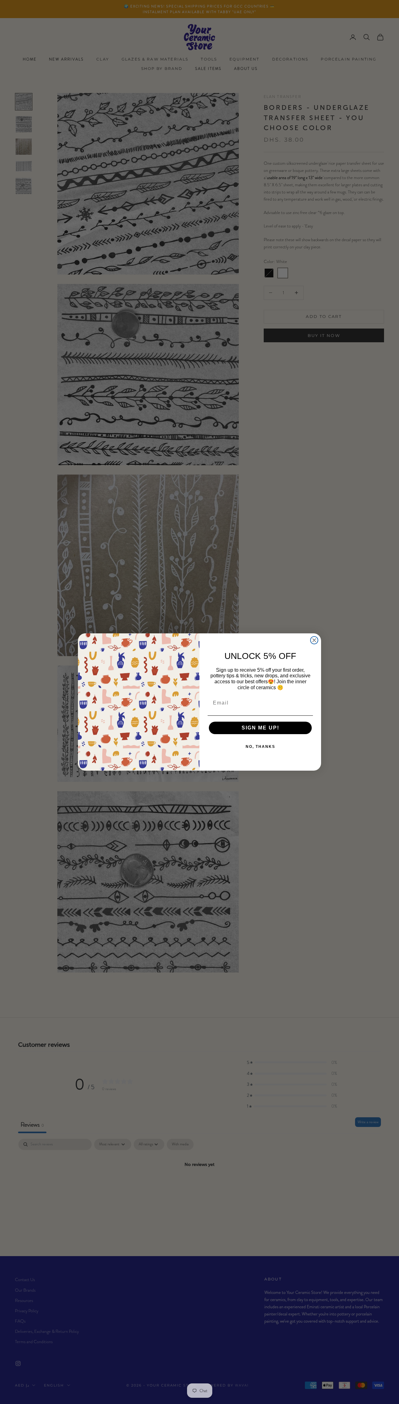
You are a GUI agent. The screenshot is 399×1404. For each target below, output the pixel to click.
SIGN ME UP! (260, 727)
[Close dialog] (314, 640)
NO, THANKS (260, 746)
